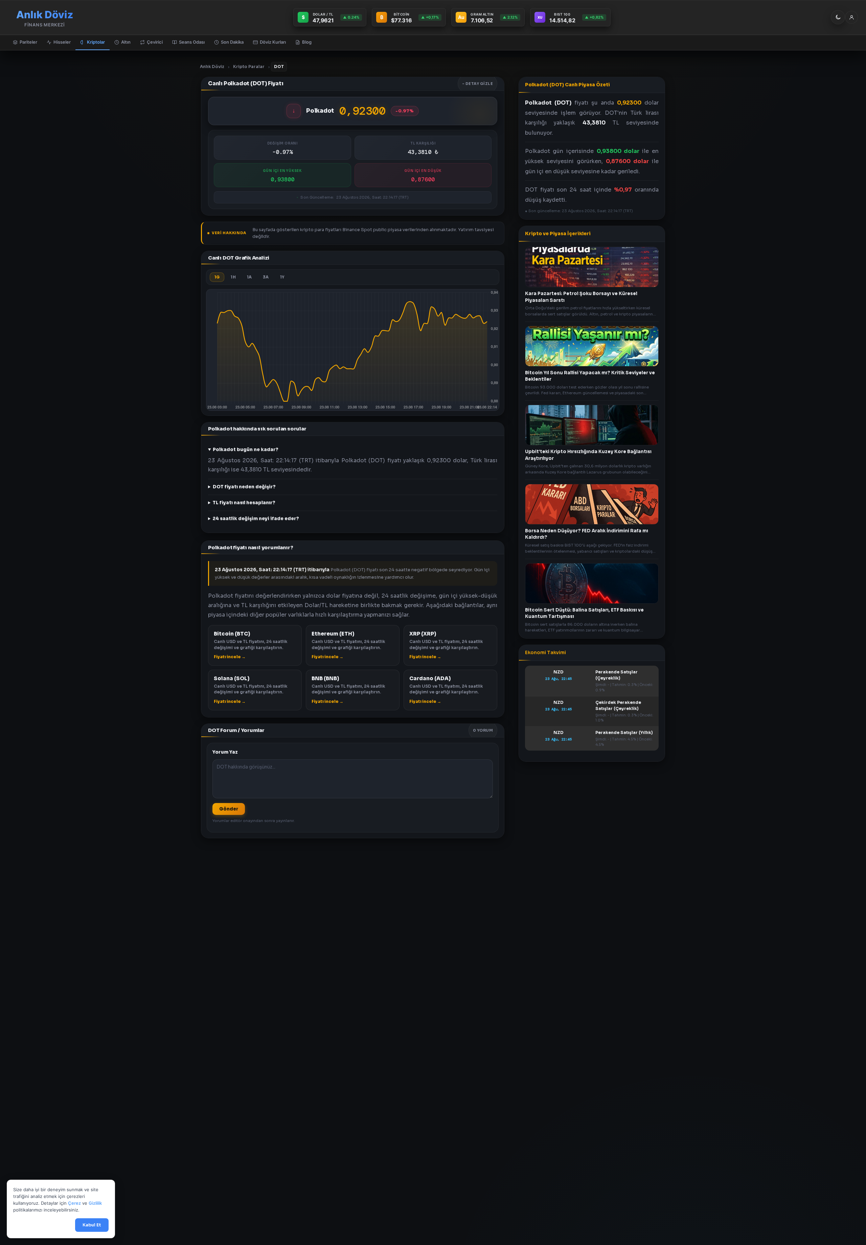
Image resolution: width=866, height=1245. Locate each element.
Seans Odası (192, 42)
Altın (126, 42)
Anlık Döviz (212, 66)
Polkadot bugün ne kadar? (245, 449)
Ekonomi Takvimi (545, 652)
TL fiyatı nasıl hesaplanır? (244, 503)
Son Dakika (232, 42)
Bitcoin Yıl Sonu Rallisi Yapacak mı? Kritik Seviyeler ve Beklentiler (590, 376)
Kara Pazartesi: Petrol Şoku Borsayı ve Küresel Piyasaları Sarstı (581, 297)
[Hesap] (851, 17)
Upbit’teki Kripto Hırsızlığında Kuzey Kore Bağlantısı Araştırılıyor (588, 455)
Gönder (228, 809)
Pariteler (28, 42)
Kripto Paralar (249, 66)
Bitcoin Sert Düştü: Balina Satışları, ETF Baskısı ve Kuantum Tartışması (584, 613)
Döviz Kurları (273, 42)
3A (266, 277)
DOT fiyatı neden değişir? (244, 487)
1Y (282, 277)
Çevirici (155, 42)
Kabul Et (92, 1225)
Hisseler (62, 42)
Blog (307, 42)
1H (233, 277)
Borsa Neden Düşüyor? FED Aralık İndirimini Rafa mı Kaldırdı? (586, 534)
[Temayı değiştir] (838, 17)
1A (249, 277)
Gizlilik (95, 1203)
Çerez (74, 1203)
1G (217, 277)
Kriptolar (96, 42)
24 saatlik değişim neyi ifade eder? (256, 518)
